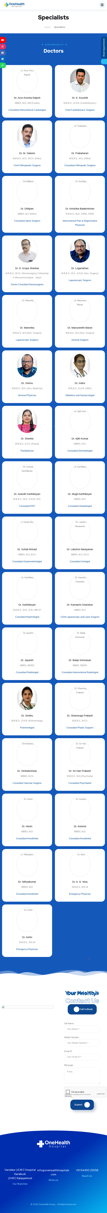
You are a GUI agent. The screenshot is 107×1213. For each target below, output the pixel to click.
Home (47, 27)
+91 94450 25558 (87, 1170)
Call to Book (86, 1009)
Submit (78, 1104)
